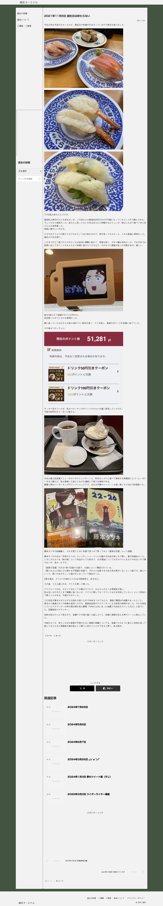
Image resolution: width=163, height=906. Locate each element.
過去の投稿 (22, 13)
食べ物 (49, 635)
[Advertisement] (95, 661)
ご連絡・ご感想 (24, 25)
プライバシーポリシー (136, 898)
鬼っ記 (58, 635)
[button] (108, 688)
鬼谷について (23, 19)
